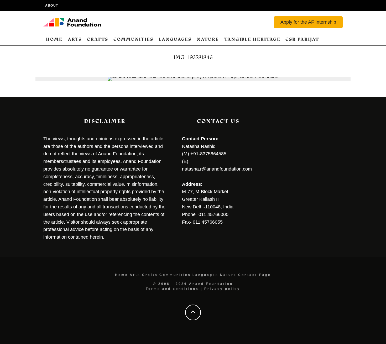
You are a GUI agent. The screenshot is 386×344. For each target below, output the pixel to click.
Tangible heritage (252, 39)
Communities (133, 39)
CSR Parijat (302, 39)
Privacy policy (222, 289)
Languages (175, 39)
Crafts (97, 39)
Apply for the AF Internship (308, 22)
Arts (75, 39)
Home (54, 39)
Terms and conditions (172, 289)
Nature (208, 39)
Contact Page (254, 275)
